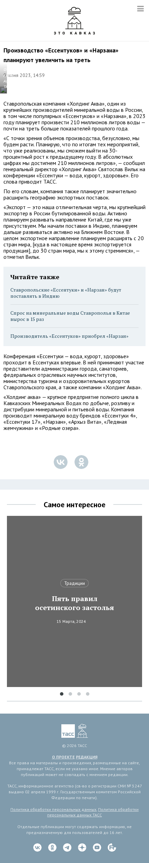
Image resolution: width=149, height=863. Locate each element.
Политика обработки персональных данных (53, 809)
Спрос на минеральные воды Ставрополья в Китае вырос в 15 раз (70, 316)
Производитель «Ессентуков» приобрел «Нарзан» (69, 336)
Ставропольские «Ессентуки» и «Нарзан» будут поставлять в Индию (65, 292)
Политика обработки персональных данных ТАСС (93, 812)
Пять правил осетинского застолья (74, 603)
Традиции (74, 583)
